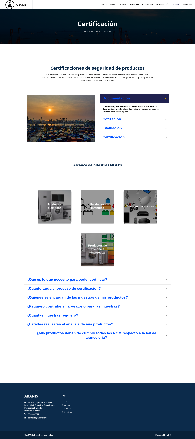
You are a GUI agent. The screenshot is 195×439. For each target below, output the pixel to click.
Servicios (134, 4)
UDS (169, 435)
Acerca (123, 4)
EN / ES (113, 4)
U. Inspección (162, 4)
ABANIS (29, 435)
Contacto (187, 4)
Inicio (104, 4)
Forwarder (147, 4)
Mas (175, 4)
